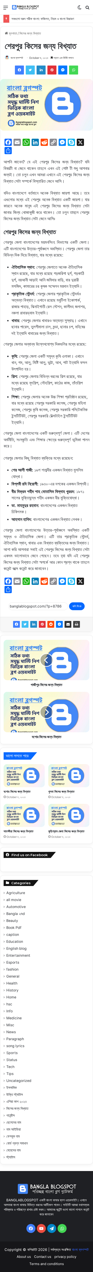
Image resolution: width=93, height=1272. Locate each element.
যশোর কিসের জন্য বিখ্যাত (17, 792)
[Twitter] (25, 624)
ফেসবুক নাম (13, 1136)
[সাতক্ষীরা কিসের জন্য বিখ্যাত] (24, 815)
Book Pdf (13, 927)
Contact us (42, 1256)
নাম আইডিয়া (13, 1129)
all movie (13, 900)
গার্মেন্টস (10, 1115)
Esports (12, 962)
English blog (16, 948)
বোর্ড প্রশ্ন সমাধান (17, 1143)
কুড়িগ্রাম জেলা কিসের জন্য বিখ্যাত (66, 831)
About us (24, 1256)
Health (11, 983)
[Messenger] (59, 624)
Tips (10, 1074)
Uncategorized (18, 1081)
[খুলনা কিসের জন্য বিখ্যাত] (68, 775)
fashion (12, 969)
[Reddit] (50, 624)
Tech (10, 1067)
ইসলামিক (11, 1088)
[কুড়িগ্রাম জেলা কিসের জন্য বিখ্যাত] (68, 815)
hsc (9, 1004)
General (12, 976)
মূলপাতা (12, 33)
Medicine (14, 1018)
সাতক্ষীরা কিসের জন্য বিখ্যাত (18, 831)
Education (14, 941)
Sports (12, 1053)
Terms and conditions (46, 1264)
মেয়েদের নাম (13, 1150)
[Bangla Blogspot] (28, 7)
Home (11, 997)
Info (9, 1011)
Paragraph (15, 1039)
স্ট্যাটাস (10, 1157)
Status (11, 1060)
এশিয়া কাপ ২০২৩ (16, 1101)
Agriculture (15, 893)
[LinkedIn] (33, 624)
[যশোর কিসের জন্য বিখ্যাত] (24, 775)
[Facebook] (16, 624)
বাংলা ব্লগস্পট (17, 57)
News (11, 1032)
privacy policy (65, 1256)
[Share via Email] (68, 624)
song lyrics (15, 1046)
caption (12, 934)
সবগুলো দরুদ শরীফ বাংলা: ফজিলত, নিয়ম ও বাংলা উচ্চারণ (43, 19)
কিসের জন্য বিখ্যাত (30, 33)
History (12, 990)
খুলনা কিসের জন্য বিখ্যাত (61, 792)
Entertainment (18, 955)
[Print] (76, 624)
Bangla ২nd (15, 914)
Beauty (12, 921)
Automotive (16, 907)
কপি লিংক (76, 606)
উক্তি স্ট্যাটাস (14, 1094)
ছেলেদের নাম (13, 1122)
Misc (10, 1025)
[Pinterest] (42, 624)
